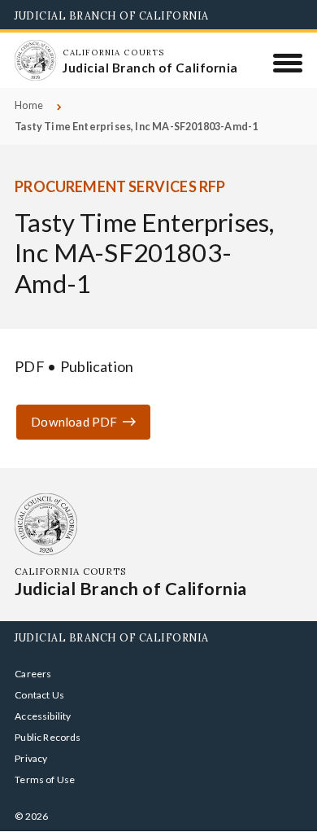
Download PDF (74, 421)
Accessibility (43, 716)
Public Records (48, 737)
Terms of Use (45, 779)
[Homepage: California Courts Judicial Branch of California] (35, 60)
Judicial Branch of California (112, 15)
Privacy (31, 758)
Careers (33, 674)
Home (29, 105)
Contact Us (39, 695)
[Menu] (288, 63)
